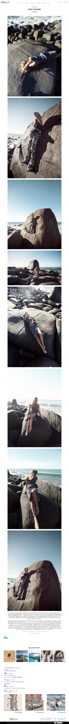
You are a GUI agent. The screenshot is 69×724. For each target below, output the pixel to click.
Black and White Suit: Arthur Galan (28, 631)
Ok (55, 722)
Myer (23, 615)
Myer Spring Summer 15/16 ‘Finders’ (28, 622)
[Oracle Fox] (5, 3)
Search (66, 1)
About (60, 2)
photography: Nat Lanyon (34, 633)
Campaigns (34, 11)
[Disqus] (34, 679)
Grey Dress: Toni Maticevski (41, 631)
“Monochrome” (15, 624)
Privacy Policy (60, 722)
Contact (65, 2)
